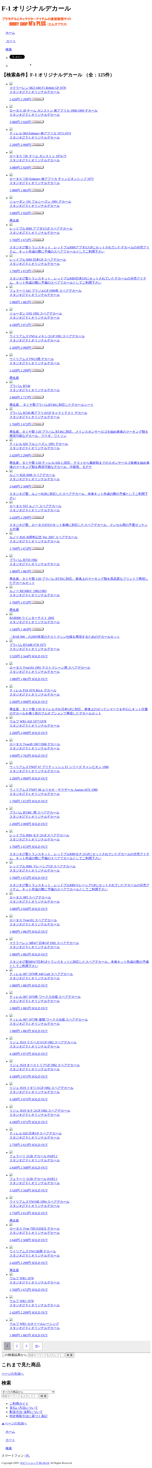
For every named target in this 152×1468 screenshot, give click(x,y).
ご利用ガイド (19, 1403)
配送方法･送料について (26, 1412)
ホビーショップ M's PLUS (34, 1462)
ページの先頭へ (13, 1373)
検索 (9, 49)
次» (37, 1346)
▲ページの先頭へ (14, 1423)
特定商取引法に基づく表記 (29, 1416)
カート (11, 41)
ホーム (10, 32)
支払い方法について (24, 1407)
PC (28, 1455)
